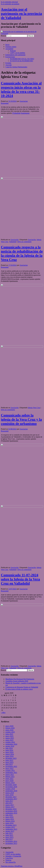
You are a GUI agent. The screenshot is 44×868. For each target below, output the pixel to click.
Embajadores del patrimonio (15, 55)
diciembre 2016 (10, 809)
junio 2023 (9, 760)
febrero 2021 (10, 777)
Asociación (14, 240)
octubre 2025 (10, 732)
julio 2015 (9, 833)
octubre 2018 (10, 789)
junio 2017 (9, 801)
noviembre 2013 (11, 843)
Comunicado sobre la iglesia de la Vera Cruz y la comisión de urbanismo (21, 419)
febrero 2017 (10, 807)
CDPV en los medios (17, 53)
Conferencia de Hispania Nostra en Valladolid (21, 687)
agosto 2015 (9, 831)
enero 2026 (9, 730)
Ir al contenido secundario (10, 4)
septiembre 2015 (11, 829)
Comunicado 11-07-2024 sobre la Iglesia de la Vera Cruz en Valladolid (20, 579)
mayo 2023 (9, 762)
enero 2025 (9, 740)
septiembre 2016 (11, 813)
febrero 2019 (10, 783)
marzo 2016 (9, 819)
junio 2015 (9, 835)
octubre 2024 (10, 742)
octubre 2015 (10, 827)
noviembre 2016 (11, 811)
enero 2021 (9, 779)
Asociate (8, 65)
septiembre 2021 (11, 772)
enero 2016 (9, 823)
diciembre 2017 (10, 797)
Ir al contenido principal (9, 2)
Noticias (13, 51)
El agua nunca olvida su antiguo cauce (19, 689)
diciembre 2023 (10, 758)
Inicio (7, 45)
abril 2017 (9, 803)
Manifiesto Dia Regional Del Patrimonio (19, 679)
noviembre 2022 (11, 766)
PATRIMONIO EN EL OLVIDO (22, 59)
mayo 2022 (9, 768)
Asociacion (24, 101)
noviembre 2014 (11, 841)
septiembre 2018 (11, 791)
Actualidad (9, 49)
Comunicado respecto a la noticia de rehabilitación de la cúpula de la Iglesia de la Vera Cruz (22, 253)
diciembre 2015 (10, 825)
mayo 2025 (9, 736)
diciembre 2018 (10, 785)
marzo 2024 (9, 754)
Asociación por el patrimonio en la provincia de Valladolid (21, 13)
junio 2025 (9, 734)
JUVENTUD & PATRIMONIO (21, 61)
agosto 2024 (9, 746)
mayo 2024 (9, 752)
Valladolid (12, 242)
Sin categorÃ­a (10, 862)
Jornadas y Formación (13, 856)
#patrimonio (25, 113)
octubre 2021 (10, 770)
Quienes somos (10, 47)
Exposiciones (10, 57)
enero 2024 (9, 756)
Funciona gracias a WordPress (11, 866)
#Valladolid (16, 113)
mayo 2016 (9, 817)
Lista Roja (9, 858)
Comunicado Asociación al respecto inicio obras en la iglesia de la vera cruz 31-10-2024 (21, 89)
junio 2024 (9, 750)
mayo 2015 (9, 837)
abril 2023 (9, 764)
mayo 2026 (9, 726)
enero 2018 (9, 795)
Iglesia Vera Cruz (34, 408)
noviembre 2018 (11, 787)
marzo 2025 (9, 738)
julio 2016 (9, 815)
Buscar (3, 36)
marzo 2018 (9, 793)
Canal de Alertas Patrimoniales (16, 67)
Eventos (8, 63)
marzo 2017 (9, 805)
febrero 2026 (10, 728)
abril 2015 (9, 839)
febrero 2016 (10, 821)
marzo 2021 (9, 775)
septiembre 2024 (11, 744)
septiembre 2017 (11, 799)
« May (3, 713)
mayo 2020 (9, 781)
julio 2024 (9, 748)
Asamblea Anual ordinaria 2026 (16, 681)
